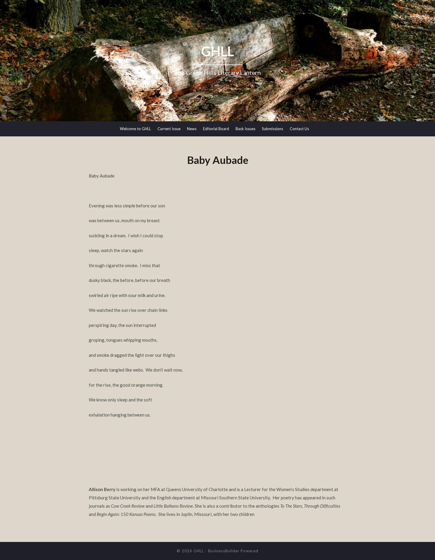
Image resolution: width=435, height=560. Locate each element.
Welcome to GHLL (135, 128)
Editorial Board (216, 128)
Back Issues (245, 128)
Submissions (272, 128)
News (191, 128)
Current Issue (169, 128)
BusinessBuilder (223, 550)
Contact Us (299, 128)
